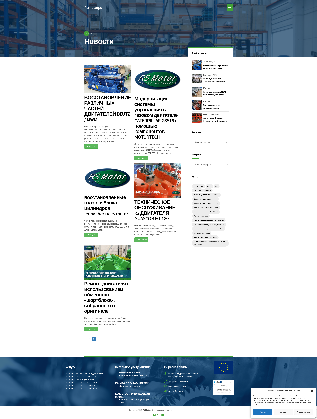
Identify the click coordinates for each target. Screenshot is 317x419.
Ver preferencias (303, 412)
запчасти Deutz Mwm (202, 233)
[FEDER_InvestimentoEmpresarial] (223, 387)
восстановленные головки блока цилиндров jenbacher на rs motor (106, 205)
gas (216, 186)
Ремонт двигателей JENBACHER (206, 212)
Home (89, 33)
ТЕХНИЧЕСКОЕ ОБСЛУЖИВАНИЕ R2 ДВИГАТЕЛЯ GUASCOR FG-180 (154, 210)
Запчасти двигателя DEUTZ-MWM (206, 195)
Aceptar (263, 412)
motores (208, 190)
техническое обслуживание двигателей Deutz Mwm (209, 243)
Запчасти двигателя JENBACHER (206, 203)
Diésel (209, 186)
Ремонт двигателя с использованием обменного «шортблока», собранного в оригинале (106, 297)
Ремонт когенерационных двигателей (209, 220)
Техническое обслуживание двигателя (209, 224)
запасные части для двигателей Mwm (208, 229)
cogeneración (199, 186)
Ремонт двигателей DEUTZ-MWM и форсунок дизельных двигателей (216, 95)
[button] (312, 391)
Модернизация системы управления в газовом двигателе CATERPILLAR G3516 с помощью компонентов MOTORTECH (156, 117)
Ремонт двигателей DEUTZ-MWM (206, 207)
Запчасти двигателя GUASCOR (205, 199)
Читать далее (91, 146)
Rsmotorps (93, 7)
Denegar (283, 412)
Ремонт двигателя (201, 216)
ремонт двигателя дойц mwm (205, 237)
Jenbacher (197, 190)
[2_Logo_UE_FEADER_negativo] (223, 367)
